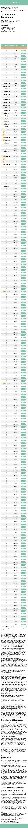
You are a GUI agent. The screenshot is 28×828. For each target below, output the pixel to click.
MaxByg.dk (16, 2)
